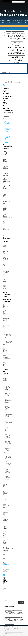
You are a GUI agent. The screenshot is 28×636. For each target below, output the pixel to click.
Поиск (6, 600)
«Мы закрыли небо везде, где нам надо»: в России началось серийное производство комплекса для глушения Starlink (14, 613)
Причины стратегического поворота (8, 128)
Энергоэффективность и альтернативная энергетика (15, 36)
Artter (5, 570)
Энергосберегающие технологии (17, 41)
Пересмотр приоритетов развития (7, 123)
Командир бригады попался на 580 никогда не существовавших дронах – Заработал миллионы (14, 620)
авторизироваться (6, 564)
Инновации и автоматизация (15, 31)
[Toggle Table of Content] (4, 119)
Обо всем (15, 32)
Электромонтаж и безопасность (15, 34)
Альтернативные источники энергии (16, 38)
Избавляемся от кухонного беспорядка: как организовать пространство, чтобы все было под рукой (14, 610)
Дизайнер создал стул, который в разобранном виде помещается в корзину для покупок (14, 617)
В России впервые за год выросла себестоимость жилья (12, 623)
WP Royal (10, 626)
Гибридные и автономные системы (16, 44)
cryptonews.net (6, 551)
